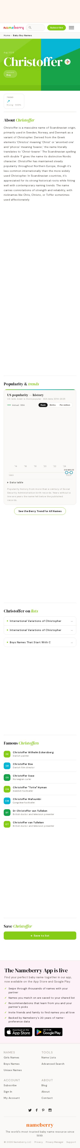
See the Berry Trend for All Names (40, 511)
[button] (40, 935)
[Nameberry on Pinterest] (43, 1109)
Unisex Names (13, 1070)
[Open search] (35, 27)
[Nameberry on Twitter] (30, 1109)
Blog (44, 1085)
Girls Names (11, 1057)
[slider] (66, 472)
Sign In (8, 1091)
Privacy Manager (54, 1142)
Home (7, 35)
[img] (40, 439)
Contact (47, 1098)
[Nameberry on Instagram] (50, 1109)
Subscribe (56, 27)
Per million (65, 405)
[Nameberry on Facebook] (37, 1109)
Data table (16, 482)
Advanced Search (53, 1063)
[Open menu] (71, 27)
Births (53, 405)
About (45, 1091)
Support (71, 1142)
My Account (12, 1098)
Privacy (38, 1142)
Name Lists (48, 1057)
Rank (43, 405)
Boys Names (12, 1063)
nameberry (40, 1124)
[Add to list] (68, 62)
